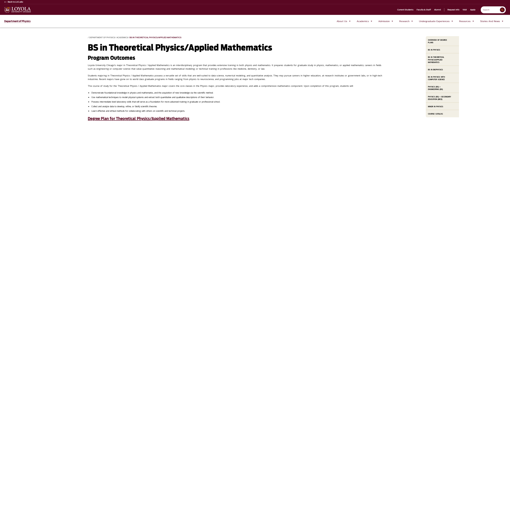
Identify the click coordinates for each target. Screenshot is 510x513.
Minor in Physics (435, 107)
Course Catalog (435, 114)
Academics (122, 37)
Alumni (437, 10)
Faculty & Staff (424, 10)
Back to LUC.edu (15, 2)
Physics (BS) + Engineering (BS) (435, 88)
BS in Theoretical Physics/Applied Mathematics (155, 37)
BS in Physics (434, 50)
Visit (465, 10)
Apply (473, 10)
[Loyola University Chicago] (17, 10)
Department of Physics (17, 21)
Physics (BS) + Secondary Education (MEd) (439, 98)
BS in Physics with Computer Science (436, 78)
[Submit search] (502, 9)
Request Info (453, 10)
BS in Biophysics (435, 70)
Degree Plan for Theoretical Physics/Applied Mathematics (138, 118)
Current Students (405, 10)
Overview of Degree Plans (437, 41)
